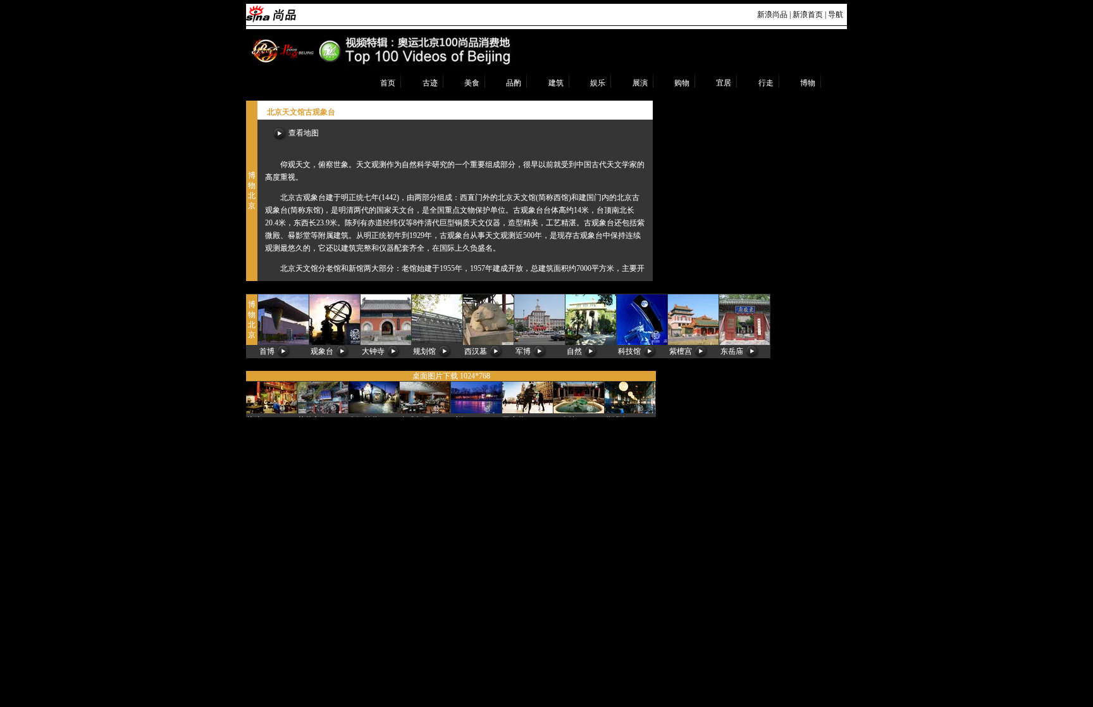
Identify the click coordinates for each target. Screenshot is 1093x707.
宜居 (723, 82)
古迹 (430, 82)
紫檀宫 (680, 351)
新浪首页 (808, 14)
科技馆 (629, 351)
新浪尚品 (772, 14)
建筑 (556, 82)
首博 (267, 351)
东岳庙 (731, 351)
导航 (835, 14)
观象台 (322, 351)
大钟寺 (373, 351)
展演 (640, 82)
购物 (681, 82)
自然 (574, 351)
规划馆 (424, 351)
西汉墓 (475, 351)
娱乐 (597, 82)
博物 (807, 82)
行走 (766, 82)
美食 (471, 82)
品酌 (513, 82)
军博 (523, 351)
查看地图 (303, 132)
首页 (387, 82)
